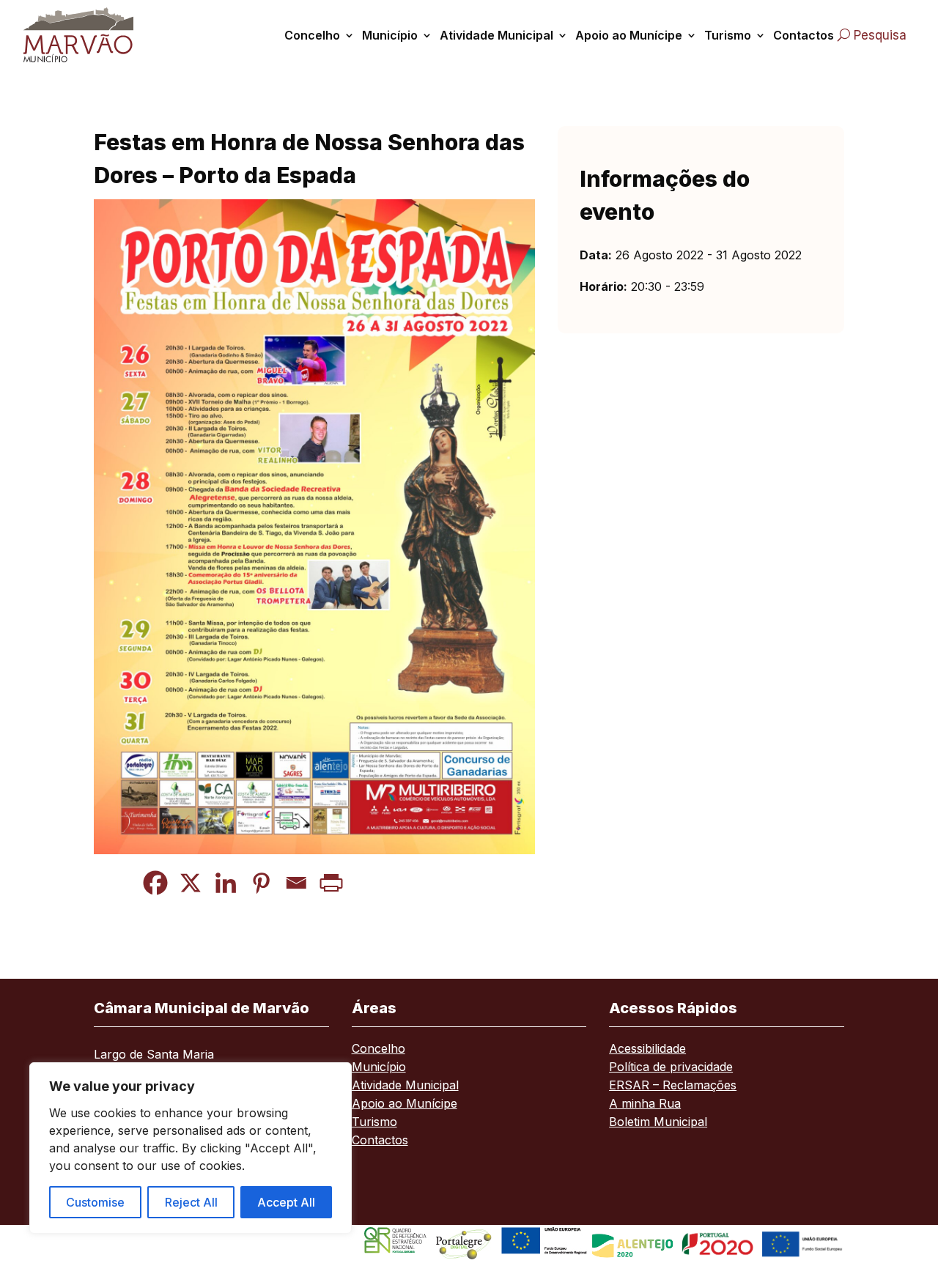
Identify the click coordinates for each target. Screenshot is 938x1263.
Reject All (191, 1202)
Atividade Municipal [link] (496, 35)
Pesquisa (880, 35)
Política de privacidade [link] (671, 1068)
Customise (95, 1202)
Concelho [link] (312, 35)
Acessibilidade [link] (647, 1049)
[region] (190, 1148)
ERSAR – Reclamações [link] (672, 1086)
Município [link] (390, 35)
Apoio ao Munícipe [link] (628, 35)
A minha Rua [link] (645, 1104)
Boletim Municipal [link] (658, 1122)
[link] (82, 34)
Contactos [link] (803, 35)
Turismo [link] (727, 35)
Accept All (286, 1202)
